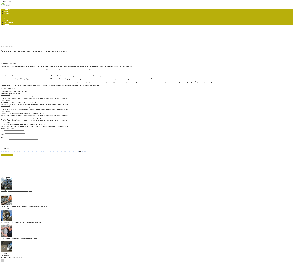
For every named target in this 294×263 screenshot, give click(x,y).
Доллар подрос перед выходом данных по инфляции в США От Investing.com (23, 119)
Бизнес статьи (5, 193)
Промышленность (9, 22)
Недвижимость (8, 19)
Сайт (2, 137)
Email (2, 134)
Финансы (6, 11)
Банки (5, 15)
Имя (2, 131)
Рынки (6, 20)
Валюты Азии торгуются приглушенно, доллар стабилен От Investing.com (21, 108)
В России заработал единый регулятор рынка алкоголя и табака (19, 238)
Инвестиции (7, 17)
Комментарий (5, 148)
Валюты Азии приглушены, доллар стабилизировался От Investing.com (21, 97)
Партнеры (6, 13)
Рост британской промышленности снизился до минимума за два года (21, 222)
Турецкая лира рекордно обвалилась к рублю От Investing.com (18, 102)
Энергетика (7, 24)
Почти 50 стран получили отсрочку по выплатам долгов (16, 191)
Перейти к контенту (6, 1)
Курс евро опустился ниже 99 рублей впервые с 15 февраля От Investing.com (23, 124)
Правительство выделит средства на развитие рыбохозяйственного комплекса (24, 206)
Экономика (7, 9)
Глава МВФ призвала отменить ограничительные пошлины (18, 254)
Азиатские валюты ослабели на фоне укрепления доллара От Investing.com (22, 113)
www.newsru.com (11, 88)
